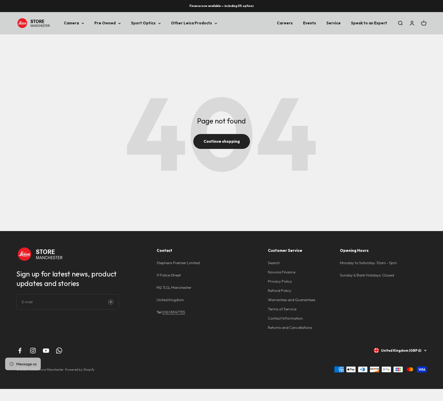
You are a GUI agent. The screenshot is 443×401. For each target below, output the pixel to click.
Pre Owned (105, 23)
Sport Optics (143, 23)
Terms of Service (282, 309)
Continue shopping (222, 141)
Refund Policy (279, 290)
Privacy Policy (280, 281)
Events (309, 23)
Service (333, 23)
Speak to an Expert (369, 23)
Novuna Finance (281, 272)
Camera (71, 23)
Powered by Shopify (80, 369)
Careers (285, 23)
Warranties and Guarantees (291, 299)
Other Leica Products (191, 23)
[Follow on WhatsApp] (59, 350)
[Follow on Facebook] (19, 350)
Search (274, 262)
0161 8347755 (173, 312)
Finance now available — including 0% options (221, 6)
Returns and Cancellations (290, 327)
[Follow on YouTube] (46, 350)
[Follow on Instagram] (32, 350)
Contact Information (285, 318)
